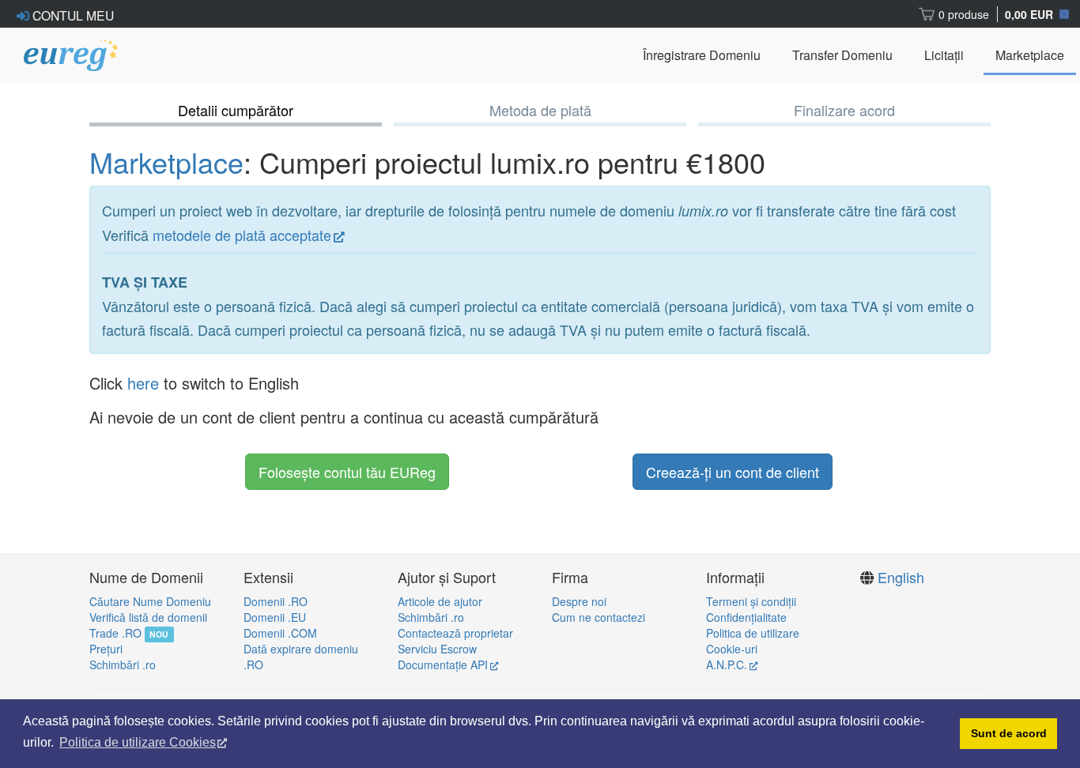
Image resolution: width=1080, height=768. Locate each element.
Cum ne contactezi (598, 617)
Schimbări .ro (122, 664)
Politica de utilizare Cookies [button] (137, 742)
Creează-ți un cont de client (732, 471)
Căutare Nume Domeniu (150, 601)
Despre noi (579, 601)
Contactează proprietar (455, 633)
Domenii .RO (276, 601)
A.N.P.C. (726, 664)
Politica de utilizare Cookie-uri (752, 641)
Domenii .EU (275, 617)
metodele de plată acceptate (242, 234)
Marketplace (1029, 55)
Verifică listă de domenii (148, 617)
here (143, 382)
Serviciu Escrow (437, 649)
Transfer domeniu (842, 55)
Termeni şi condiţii (751, 601)
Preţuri (106, 649)
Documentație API (443, 664)
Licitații (944, 55)
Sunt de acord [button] (1009, 733)
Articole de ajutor (440, 601)
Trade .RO (115, 633)
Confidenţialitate (746, 617)
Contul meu (71, 15)
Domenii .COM (280, 633)
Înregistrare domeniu (702, 55)
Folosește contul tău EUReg (347, 471)
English (901, 577)
